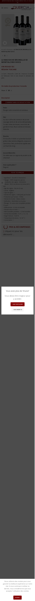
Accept (17, 597)
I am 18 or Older (17, 304)
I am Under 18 (17, 309)
